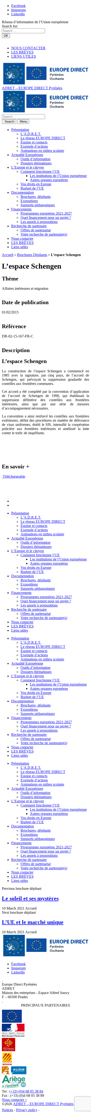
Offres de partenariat (36, 230)
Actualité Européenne (27, 155)
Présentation (20, 130)
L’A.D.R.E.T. (31, 134)
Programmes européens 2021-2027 (46, 213)
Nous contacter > (14, 1100)
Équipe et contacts (34, 142)
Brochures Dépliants (32, 255)
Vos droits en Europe (36, 184)
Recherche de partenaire (29, 226)
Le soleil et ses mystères (30, 898)
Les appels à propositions (39, 222)
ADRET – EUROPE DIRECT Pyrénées (32, 88)
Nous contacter (22, 238)
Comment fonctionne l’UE (40, 171)
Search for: (10, 26)
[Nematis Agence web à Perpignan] (50, 1110)
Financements (21, 209)
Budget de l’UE (32, 188)
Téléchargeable (13, 476)
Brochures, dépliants (36, 197)
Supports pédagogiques (38, 205)
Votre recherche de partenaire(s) (44, 234)
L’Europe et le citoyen (27, 167)
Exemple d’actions (34, 146)
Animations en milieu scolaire (42, 151)
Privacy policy (26, 1110)
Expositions (29, 201)
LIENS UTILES (23, 56)
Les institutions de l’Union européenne (58, 176)
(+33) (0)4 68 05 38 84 (26, 1091)
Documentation (22, 192)
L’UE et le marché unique (32, 922)
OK (6, 35)
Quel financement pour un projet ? (46, 218)
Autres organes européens (49, 180)
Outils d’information (35, 159)
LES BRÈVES (22, 52)
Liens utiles (19, 247)
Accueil (7, 255)
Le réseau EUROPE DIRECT (43, 138)
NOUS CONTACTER (28, 48)
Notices (7, 1110)
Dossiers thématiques (36, 163)
